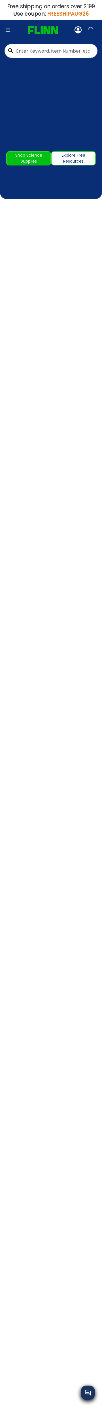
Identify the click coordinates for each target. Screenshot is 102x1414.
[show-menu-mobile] (8, 30)
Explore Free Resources (73, 158)
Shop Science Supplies (28, 158)
